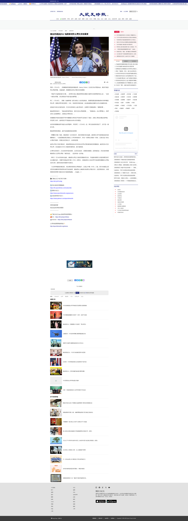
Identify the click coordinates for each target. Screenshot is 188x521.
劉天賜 (129, 94)
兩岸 (79, 19)
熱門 (72, 19)
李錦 (133, 102)
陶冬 (116, 108)
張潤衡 (128, 102)
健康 (106, 19)
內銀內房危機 (121, 202)
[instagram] (96, 487)
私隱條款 (113, 518)
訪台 (82, 296)
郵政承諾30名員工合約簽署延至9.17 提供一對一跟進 (127, 76)
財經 (87, 19)
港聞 (76, 19)
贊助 (121, 11)
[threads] (103, 487)
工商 (74, 508)
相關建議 (94, 518)
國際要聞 (71, 30)
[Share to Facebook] (80, 82)
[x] (106, 487)
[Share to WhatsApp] (86, 82)
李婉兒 (123, 105)
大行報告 (120, 204)
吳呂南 (129, 96)
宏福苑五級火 (121, 212)
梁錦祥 (123, 96)
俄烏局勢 (120, 200)
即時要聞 (61, 30)
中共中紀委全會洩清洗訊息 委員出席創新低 (126, 37)
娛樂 (130, 19)
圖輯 (74, 506)
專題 (52, 506)
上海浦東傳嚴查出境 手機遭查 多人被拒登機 (127, 83)
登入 (77, 292)
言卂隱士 (129, 105)
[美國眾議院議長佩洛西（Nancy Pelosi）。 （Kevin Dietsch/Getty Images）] (79, 56)
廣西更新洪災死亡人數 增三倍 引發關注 (126, 56)
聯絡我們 (100, 518)
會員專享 (63, 19)
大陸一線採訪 (121, 208)
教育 (127, 19)
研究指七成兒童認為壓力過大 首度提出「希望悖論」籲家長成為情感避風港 (127, 47)
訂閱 (86, 292)
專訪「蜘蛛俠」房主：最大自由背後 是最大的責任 (126, 71)
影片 (52, 490)
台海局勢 (120, 193)
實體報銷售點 (60, 11)
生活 (102, 19)
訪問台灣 (77, 296)
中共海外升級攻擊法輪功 (123, 210)
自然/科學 (114, 19)
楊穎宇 (129, 99)
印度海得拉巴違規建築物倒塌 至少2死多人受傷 (127, 40)
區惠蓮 (117, 111)
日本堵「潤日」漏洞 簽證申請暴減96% (126, 85)
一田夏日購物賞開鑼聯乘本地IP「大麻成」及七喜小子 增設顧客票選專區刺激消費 (127, 49)
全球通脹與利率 (121, 191)
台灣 (62, 296)
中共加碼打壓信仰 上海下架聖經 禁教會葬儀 (127, 78)
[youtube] (109, 487)
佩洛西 (66, 296)
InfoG (90, 19)
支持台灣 (56, 296)
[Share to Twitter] (82, 82)
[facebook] (99, 487)
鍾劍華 (123, 94)
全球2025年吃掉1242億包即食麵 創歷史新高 (127, 73)
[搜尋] (137, 11)
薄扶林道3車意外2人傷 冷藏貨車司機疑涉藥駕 (127, 80)
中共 (71, 296)
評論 (98, 19)
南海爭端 (120, 195)
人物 (52, 511)
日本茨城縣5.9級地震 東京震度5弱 (124, 44)
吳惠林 (117, 105)
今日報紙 (53, 487)
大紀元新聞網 (53, 30)
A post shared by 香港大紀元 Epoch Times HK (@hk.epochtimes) (130, 148)
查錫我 (128, 108)
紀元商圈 (126, 11)
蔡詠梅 (135, 99)
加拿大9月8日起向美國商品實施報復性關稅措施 (127, 42)
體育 (123, 19)
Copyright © (119, 518)
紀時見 (119, 189)
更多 (133, 108)
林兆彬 (117, 102)
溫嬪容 (122, 108)
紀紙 (119, 19)
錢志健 (117, 96)
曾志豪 (117, 94)
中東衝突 (120, 198)
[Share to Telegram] (84, 82)
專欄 (95, 19)
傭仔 (122, 102)
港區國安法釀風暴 (122, 206)
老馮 (136, 105)
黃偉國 (117, 99)
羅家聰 (135, 96)
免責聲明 (106, 518)
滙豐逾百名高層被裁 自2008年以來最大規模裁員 (127, 69)
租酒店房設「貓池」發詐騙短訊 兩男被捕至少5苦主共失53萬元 (127, 51)
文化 (109, 19)
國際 (83, 19)
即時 (68, 19)
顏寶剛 (123, 99)
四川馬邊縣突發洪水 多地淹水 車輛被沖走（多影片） (127, 35)
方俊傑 (135, 94)
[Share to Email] (89, 82)
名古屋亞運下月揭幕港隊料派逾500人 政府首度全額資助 (127, 54)
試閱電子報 (52, 11)
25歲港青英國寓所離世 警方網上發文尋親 (127, 64)
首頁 (57, 19)
